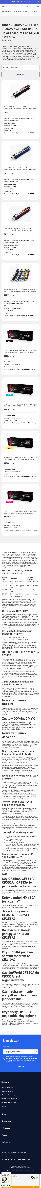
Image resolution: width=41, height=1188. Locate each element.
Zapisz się (20, 1066)
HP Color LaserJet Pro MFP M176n (17, 637)
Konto (3, 1114)
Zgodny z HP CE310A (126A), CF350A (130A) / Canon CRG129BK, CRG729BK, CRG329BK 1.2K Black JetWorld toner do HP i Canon (20, 351)
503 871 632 (5, 1153)
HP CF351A (14, 181)
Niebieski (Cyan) (11, 184)
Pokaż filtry (20, 74)
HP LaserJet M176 (24, 118)
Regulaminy (6, 1121)
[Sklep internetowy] (20, 1170)
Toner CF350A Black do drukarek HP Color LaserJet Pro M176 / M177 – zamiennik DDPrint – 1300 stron (20, 107)
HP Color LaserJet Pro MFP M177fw (17, 639)
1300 (14, 125)
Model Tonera (18, 11)
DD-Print (10, 128)
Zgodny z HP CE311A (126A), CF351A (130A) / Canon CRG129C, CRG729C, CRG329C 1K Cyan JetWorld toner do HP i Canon (20, 405)
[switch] (4, 1185)
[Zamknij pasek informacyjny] (38, 2)
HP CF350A (14, 120)
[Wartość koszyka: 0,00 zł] (32, 6)
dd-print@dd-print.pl (7, 1156)
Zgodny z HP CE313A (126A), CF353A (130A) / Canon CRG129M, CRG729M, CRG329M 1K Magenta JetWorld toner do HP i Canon (20, 512)
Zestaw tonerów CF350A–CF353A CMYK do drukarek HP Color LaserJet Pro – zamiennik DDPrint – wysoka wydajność (20, 290)
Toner (13, 362)
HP (26, 11)
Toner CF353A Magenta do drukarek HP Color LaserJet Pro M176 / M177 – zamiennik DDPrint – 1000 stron (19, 229)
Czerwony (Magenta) (13, 245)
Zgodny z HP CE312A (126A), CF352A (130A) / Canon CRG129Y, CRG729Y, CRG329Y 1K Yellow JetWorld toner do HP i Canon (20, 458)
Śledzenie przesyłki (7, 1091)
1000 (14, 186)
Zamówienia (6, 1082)
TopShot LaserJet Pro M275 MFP (25, 133)
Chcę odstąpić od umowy (9, 1098)
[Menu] (38, 6)
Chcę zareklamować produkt (10, 1095)
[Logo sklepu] (2, 6)
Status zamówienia (7, 1087)
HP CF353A (14, 242)
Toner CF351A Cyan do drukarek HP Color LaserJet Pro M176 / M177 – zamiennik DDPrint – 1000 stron (20, 168)
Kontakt (3, 1106)
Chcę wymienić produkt (8, 1102)
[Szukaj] (27, 6)
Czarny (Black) (11, 123)
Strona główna (6, 11)
